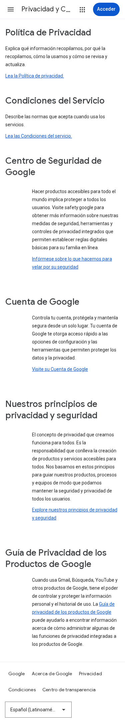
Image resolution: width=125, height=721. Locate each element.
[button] (11, 9)
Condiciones (22, 690)
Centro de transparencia (69, 690)
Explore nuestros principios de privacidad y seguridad (74, 514)
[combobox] (38, 710)
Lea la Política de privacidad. (34, 76)
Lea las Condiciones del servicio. (38, 136)
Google (16, 674)
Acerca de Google (52, 674)
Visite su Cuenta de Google (60, 369)
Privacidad (90, 674)
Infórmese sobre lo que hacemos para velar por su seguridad (72, 263)
